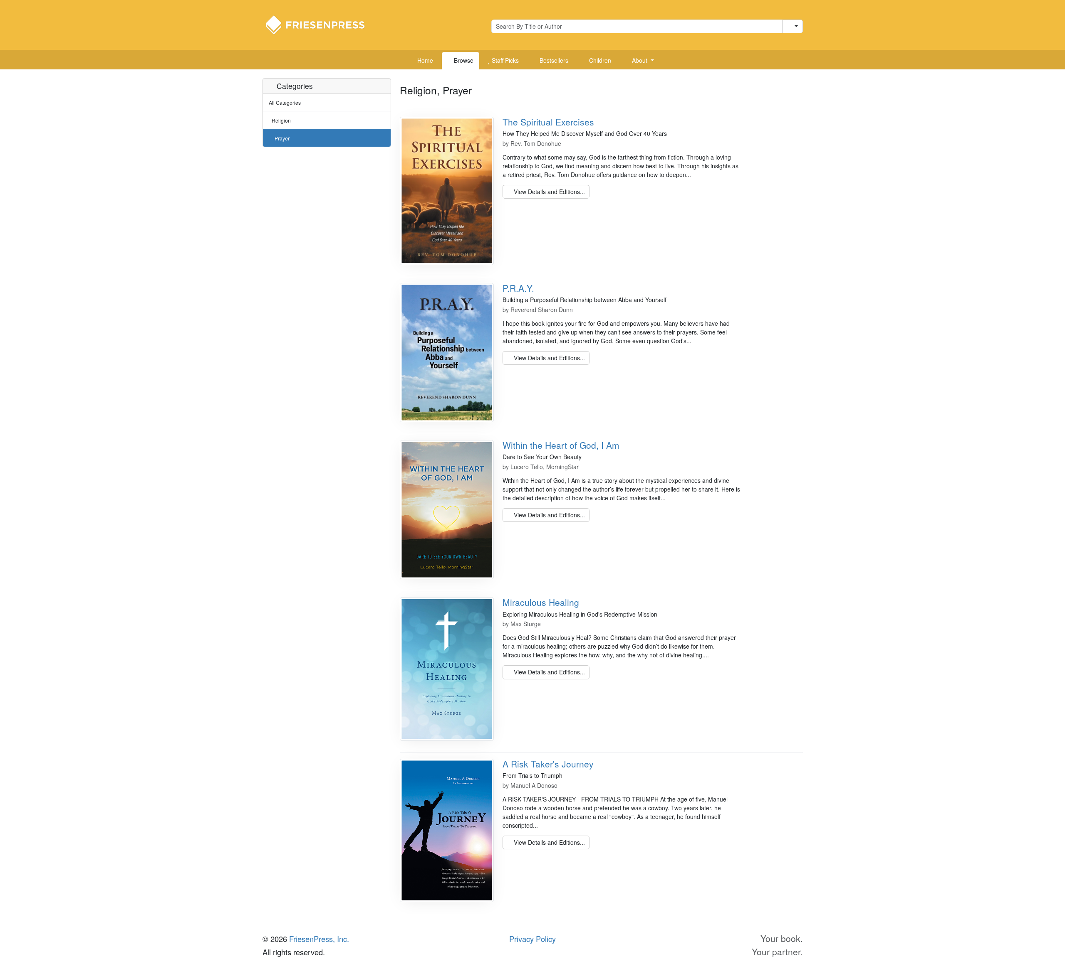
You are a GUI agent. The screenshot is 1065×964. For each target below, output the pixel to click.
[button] (640, 60)
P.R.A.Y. (518, 288)
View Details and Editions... (548, 191)
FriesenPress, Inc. (319, 938)
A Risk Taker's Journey (548, 763)
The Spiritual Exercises (548, 122)
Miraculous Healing (541, 602)
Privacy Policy (532, 938)
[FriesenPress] (321, 24)
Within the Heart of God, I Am (561, 445)
